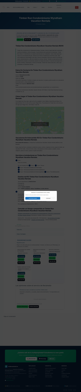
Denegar (48, 198)
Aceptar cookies (33, 198)
